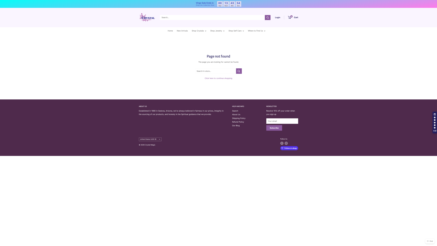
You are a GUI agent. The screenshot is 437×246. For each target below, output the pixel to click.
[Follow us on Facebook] (281, 143)
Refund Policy (238, 122)
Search (235, 111)
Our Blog (236, 125)
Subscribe (274, 128)
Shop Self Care (235, 31)
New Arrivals (182, 31)
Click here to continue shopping (218, 78)
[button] (434, 122)
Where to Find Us (255, 31)
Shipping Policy (238, 118)
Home (170, 31)
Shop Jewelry (216, 31)
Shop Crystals (198, 31)
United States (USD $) (148, 139)
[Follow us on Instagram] (286, 143)
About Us (236, 114)
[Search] (268, 17)
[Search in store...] (239, 71)
